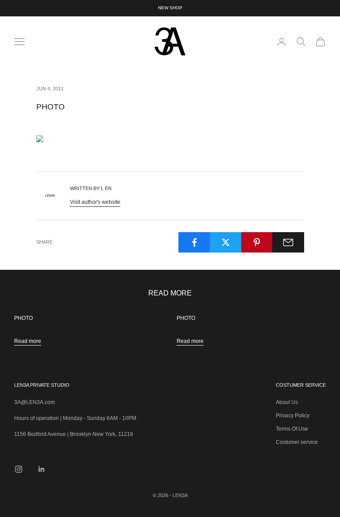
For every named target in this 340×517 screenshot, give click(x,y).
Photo (23, 318)
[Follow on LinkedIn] (41, 469)
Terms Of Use (292, 429)
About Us (287, 402)
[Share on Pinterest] (257, 242)
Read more (27, 341)
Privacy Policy (292, 415)
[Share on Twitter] (225, 242)
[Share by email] (288, 242)
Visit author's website (95, 202)
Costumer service (297, 442)
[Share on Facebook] (194, 242)
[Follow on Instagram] (18, 469)
